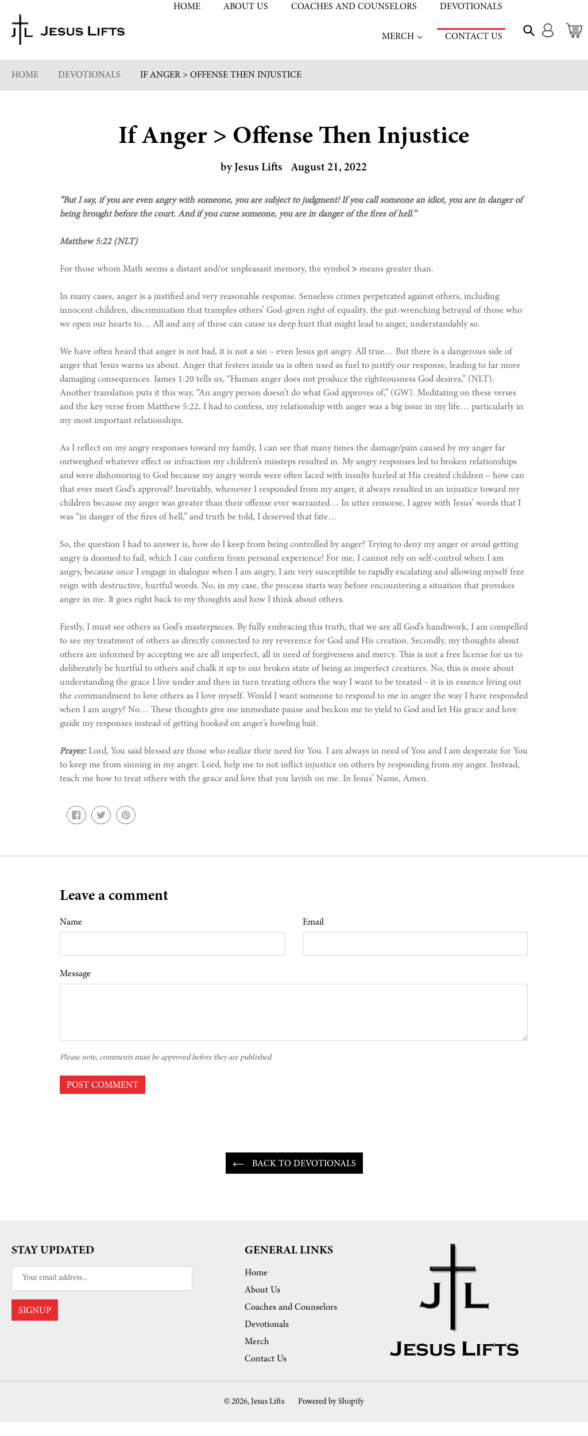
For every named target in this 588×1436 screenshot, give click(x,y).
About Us (245, 6)
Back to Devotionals (303, 1164)
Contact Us (473, 36)
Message (75, 974)
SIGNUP (34, 1310)
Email (313, 922)
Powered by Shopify (331, 1402)
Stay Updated (52, 1250)
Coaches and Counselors (354, 6)
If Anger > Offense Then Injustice (220, 75)
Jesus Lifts (267, 1402)
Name (71, 922)
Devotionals (471, 6)
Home (186, 6)
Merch (403, 36)
